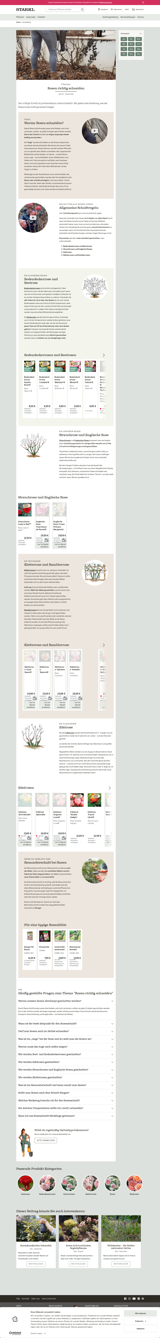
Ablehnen (140, 1329)
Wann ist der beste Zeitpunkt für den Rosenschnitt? (47, 1024)
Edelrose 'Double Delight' (74, 814)
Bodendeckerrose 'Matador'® (59, 379)
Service (140, 17)
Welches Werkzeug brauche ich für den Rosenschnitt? (49, 1101)
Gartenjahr (125, 34)
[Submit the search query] (82, 9)
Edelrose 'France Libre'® (92, 814)
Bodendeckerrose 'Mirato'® (75, 379)
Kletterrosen (91, 1194)
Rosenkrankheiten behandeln (36, 1246)
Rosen (112, 1194)
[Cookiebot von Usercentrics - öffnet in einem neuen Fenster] (15, 1333)
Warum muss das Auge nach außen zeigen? (42, 1047)
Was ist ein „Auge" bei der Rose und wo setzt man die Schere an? (55, 1039)
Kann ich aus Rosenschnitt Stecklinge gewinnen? (46, 1116)
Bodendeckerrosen (47, 1194)
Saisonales (31, 17)
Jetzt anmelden (46, 1140)
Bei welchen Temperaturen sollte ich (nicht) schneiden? (50, 1108)
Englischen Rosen (82, 441)
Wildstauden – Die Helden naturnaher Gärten (121, 1247)
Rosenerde (44, 947)
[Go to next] (104, 386)
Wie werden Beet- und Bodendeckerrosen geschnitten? (49, 1054)
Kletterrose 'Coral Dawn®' (29, 669)
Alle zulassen (140, 1313)
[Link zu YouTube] (134, 1299)
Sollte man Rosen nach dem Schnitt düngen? (43, 1093)
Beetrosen (134, 1194)
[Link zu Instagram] (129, 1299)
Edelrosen (25, 1194)
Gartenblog (92, 1306)
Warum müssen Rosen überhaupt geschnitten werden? (49, 1001)
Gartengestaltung (110, 17)
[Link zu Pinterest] (143, 1299)
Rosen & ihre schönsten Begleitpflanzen (78, 1247)
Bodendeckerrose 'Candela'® (44, 379)
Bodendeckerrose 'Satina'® (90, 379)
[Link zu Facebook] (125, 1299)
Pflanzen (20, 17)
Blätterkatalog (105, 3)
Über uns (35, 1299)
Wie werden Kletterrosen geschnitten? (40, 1077)
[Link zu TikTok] (139, 1299)
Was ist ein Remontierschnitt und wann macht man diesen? (52, 1085)
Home (18, 22)
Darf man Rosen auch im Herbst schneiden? (43, 1031)
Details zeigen (36, 1333)
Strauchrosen (69, 1194)
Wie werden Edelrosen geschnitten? (39, 1062)
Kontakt (25, 1299)
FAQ (18, 1299)
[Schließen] (143, 2)
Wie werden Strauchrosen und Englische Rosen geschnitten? (53, 1070)
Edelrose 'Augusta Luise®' (57, 814)
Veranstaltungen (127, 17)
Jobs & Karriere (49, 1299)
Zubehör (41, 17)
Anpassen (139, 1321)
